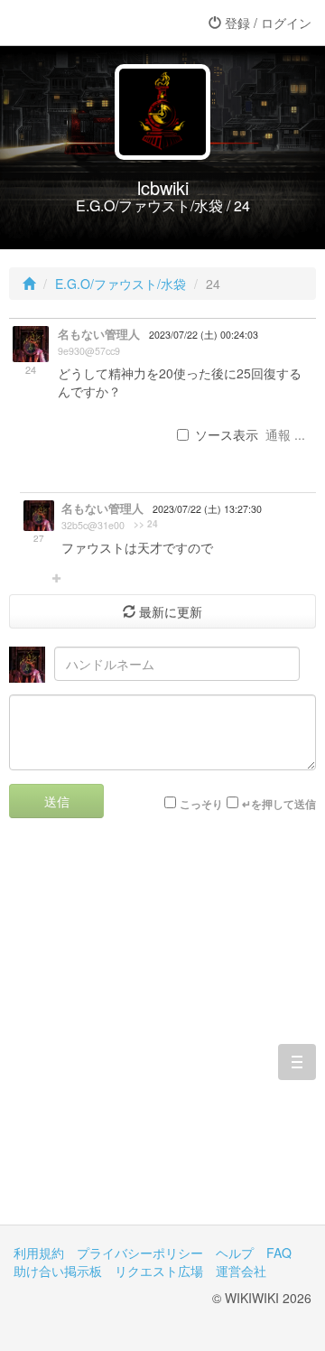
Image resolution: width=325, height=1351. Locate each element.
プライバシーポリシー (140, 1253)
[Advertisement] (162, 1034)
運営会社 (241, 1271)
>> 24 (146, 523)
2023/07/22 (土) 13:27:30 (207, 509)
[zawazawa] (86, 22)
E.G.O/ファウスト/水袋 (120, 284)
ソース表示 (226, 434)
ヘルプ (235, 1253)
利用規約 (39, 1253)
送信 (57, 801)
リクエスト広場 (159, 1271)
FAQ (279, 1253)
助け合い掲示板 (58, 1271)
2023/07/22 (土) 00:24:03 (203, 334)
